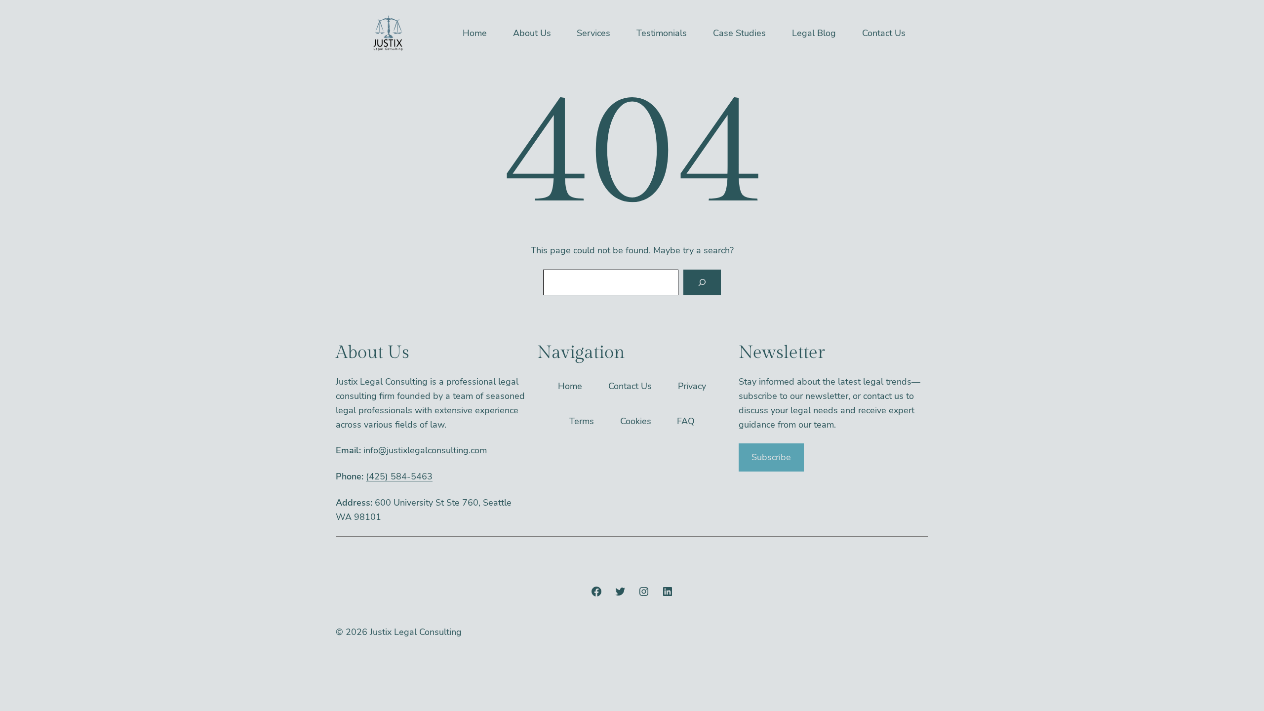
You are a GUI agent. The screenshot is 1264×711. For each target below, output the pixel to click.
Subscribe (771, 457)
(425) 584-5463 (399, 476)
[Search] (702, 282)
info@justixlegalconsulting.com (425, 450)
